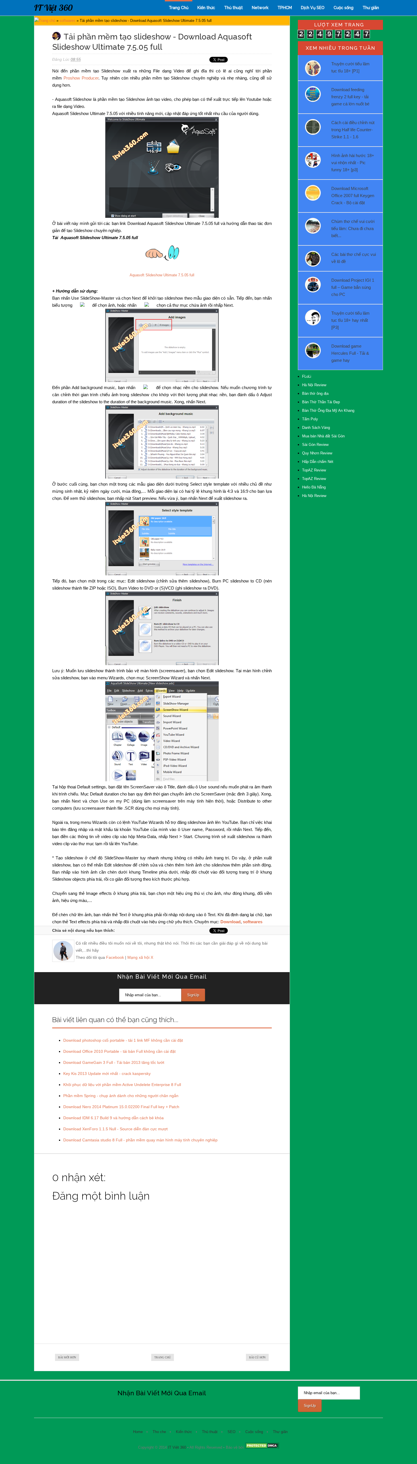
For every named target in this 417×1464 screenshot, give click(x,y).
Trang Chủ (178, 7)
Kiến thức (206, 7)
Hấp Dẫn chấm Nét (317, 462)
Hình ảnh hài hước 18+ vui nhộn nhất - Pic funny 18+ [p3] (352, 162)
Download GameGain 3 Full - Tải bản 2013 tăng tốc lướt (113, 1062)
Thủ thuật (233, 7)
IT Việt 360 (53, 7)
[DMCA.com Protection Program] (262, 1447)
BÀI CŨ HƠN (257, 1357)
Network (260, 7)
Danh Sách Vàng (316, 427)
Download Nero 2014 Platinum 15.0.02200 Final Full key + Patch (121, 1106)
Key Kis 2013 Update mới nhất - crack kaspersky (107, 1073)
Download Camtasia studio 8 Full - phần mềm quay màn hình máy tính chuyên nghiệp (140, 1140)
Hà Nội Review (314, 385)
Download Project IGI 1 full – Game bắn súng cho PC (352, 287)
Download (230, 921)
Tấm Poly (310, 419)
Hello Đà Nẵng (314, 487)
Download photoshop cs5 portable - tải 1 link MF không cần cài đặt (123, 1040)
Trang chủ (47, 20)
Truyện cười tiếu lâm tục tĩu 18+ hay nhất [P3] (350, 320)
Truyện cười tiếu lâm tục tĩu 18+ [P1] (350, 67)
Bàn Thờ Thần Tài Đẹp (321, 402)
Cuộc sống (343, 7)
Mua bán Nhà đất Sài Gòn (323, 436)
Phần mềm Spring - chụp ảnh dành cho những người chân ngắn (120, 1095)
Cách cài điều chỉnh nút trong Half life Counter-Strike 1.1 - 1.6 (352, 129)
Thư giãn (371, 7)
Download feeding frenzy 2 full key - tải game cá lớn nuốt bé (350, 96)
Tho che (159, 1432)
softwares (67, 20)
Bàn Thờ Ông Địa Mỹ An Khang (328, 410)
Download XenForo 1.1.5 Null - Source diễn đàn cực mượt (115, 1129)
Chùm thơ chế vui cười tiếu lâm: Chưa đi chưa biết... (352, 228)
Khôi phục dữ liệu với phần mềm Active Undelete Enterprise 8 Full (122, 1084)
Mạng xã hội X (140, 957)
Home (138, 1432)
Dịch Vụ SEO (313, 7)
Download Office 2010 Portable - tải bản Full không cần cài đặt (119, 1051)
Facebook (115, 957)
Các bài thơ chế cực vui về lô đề (353, 258)
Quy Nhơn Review (317, 453)
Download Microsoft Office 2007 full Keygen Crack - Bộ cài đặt (352, 195)
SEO (231, 1432)
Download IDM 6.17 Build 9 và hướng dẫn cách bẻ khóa (113, 1118)
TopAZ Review (314, 470)
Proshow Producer (81, 78)
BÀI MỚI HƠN (67, 1357)
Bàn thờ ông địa (315, 393)
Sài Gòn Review (315, 444)
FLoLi (306, 376)
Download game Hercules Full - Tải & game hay (350, 353)
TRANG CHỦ (162, 1357)
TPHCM (284, 7)
